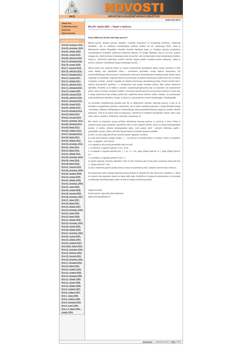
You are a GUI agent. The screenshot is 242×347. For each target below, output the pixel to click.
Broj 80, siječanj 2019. (72, 58)
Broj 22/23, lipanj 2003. (72, 246)
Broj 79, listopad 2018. (72, 61)
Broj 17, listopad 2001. (72, 263)
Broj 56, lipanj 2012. (71, 137)
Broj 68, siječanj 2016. (72, 98)
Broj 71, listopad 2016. (72, 88)
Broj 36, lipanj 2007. (71, 203)
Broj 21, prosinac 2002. (72, 249)
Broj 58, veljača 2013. (72, 131)
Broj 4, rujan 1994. (70, 306)
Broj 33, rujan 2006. (71, 213)
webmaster (147, 342)
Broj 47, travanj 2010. (71, 167)
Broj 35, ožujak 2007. (71, 207)
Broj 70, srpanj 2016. (71, 91)
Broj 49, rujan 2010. (71, 160)
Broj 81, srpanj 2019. (71, 55)
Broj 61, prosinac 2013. (72, 121)
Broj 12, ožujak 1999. (71, 279)
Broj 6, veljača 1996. (71, 299)
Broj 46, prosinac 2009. (72, 170)
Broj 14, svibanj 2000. (72, 273)
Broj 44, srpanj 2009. (71, 177)
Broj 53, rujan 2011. (71, 147)
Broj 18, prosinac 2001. (72, 259)
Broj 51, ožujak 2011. (71, 154)
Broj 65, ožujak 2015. (71, 107)
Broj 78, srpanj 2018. (71, 65)
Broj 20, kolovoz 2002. (72, 253)
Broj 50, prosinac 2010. (72, 157)
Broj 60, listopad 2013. (72, 124)
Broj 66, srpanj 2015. (71, 104)
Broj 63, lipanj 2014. (71, 114)
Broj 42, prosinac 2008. (72, 183)
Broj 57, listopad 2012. (72, 134)
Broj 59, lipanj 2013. (71, 127)
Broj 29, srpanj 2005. (71, 226)
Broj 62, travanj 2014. (71, 117)
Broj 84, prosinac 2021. (72, 45)
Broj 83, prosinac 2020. (72, 48)
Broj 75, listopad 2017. (72, 74)
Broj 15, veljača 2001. (72, 269)
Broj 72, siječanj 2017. (72, 84)
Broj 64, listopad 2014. (72, 111)
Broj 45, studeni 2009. (72, 174)
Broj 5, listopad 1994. (71, 302)
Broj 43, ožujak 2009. (71, 180)
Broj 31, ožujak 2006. (71, 220)
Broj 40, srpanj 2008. (71, 190)
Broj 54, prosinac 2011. (72, 144)
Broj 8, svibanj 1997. (71, 292)
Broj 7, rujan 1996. (70, 296)
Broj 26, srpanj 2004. (71, 236)
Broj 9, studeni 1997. (71, 289)
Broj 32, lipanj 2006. (71, 216)
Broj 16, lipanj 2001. (71, 266)
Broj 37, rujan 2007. (71, 200)
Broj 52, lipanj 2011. (71, 150)
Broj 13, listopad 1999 (72, 276)
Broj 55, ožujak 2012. (71, 140)
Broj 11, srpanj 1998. (71, 282)
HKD (173, 342)
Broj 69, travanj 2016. (71, 94)
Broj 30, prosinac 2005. (72, 223)
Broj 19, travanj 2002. (71, 256)
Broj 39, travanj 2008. (71, 193)
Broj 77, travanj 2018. (71, 68)
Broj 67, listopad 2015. (72, 101)
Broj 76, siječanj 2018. (72, 71)
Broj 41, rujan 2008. (71, 187)
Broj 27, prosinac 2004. (72, 233)
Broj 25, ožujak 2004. (71, 240)
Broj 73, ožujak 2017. (71, 81)
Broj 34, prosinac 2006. (72, 210)
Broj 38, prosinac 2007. (72, 197)
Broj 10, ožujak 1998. (71, 286)
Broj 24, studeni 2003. (72, 243)
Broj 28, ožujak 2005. (71, 230)
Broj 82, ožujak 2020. (71, 51)
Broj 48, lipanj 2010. (71, 164)
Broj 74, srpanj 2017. (71, 78)
